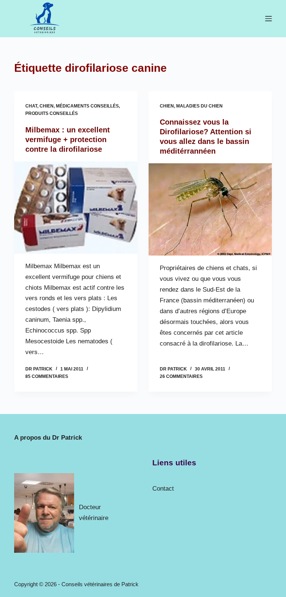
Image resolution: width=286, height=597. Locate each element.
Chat (31, 106)
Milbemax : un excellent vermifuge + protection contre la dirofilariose (67, 139)
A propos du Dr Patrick (48, 437)
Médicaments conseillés (87, 106)
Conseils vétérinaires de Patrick (100, 584)
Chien (46, 106)
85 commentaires (46, 376)
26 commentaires (181, 376)
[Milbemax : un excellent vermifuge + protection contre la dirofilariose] (75, 207)
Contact (163, 488)
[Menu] (268, 18)
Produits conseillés (51, 113)
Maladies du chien (199, 106)
